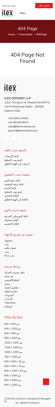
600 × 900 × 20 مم (14, 365)
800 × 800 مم (11, 333)
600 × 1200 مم (12, 328)
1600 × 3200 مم (13, 351)
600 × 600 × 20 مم (14, 361)
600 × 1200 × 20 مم (15, 370)
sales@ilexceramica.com (21, 126)
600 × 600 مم (11, 323)
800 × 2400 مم (12, 375)
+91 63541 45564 (17, 118)
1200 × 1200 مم (13, 342)
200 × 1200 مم (12, 356)
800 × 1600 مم (12, 337)
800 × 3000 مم (12, 380)
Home (11, 34)
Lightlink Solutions (29, 402)
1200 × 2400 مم (13, 347)
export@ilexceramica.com (22, 130)
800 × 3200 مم (12, 384)
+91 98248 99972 (17, 122)
